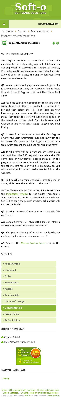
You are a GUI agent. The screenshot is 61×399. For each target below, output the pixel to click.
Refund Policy (12, 320)
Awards (9, 288)
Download (10, 269)
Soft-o (27, 395)
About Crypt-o (12, 263)
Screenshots (12, 282)
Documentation (13, 307)
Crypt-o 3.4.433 (12, 337)
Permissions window (17, 193)
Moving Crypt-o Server (33, 243)
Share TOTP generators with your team (19, 390)
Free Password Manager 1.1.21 (19, 341)
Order (8, 276)
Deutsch (5, 378)
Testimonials (12, 295)
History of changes (15, 301)
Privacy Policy (12, 314)
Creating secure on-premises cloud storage (39, 392)
